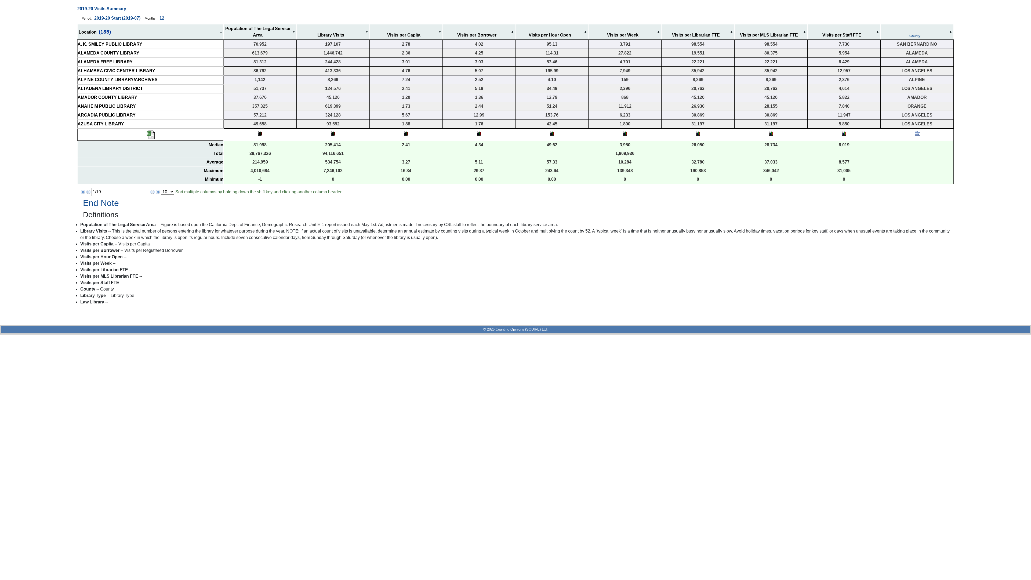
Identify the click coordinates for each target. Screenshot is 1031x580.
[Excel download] (150, 134)
